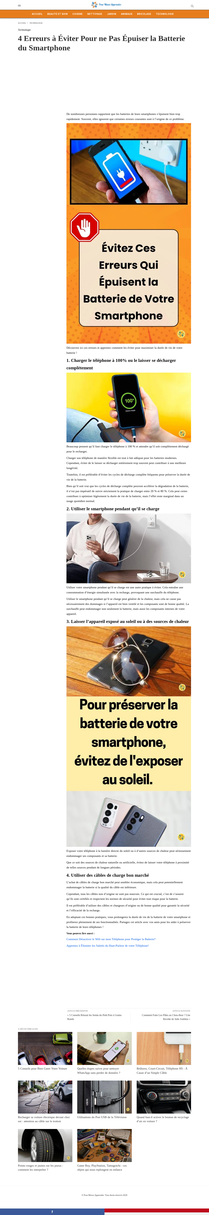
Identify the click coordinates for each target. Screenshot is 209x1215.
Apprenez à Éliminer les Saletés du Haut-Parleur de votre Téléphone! (107, 945)
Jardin (111, 14)
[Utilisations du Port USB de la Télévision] (104, 1097)
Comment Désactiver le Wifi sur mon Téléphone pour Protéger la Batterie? (110, 939)
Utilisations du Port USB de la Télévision (102, 1117)
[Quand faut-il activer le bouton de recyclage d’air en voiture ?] (164, 1097)
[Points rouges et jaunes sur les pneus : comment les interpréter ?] (45, 1145)
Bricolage (144, 14)
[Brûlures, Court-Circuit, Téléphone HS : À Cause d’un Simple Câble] (164, 1048)
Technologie (165, 14)
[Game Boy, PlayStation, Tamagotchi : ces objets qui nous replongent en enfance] (104, 1145)
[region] (104, 79)
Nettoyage (94, 14)
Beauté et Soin (57, 14)
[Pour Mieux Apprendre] (106, 4)
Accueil (37, 14)
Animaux (126, 14)
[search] (192, 6)
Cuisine (77, 14)
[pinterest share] (156, 1210)
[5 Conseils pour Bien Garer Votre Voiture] (45, 1048)
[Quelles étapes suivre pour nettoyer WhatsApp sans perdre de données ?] (104, 1048)
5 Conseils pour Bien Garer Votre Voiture (42, 1068)
